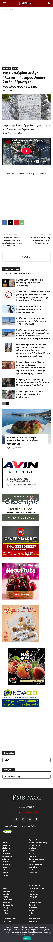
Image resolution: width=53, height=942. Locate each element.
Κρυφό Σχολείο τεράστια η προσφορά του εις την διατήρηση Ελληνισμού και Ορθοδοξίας (33, 382)
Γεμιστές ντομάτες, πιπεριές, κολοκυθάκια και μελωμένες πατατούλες (22, 440)
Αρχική (5, 9)
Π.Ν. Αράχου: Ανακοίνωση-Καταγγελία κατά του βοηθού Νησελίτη (39, 240)
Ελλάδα (32, 853)
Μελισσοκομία (7, 905)
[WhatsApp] (21, 222)
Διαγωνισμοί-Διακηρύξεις (38, 842)
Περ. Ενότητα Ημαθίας (36, 888)
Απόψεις (5, 862)
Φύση (31, 916)
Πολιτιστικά (33, 894)
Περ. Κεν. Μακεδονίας (36, 886)
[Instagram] (23, 819)
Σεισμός (32, 899)
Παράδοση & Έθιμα (9, 918)
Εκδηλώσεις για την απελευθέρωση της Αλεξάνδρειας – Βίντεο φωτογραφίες (12, 242)
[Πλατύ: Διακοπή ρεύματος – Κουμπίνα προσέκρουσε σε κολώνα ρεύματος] (8, 309)
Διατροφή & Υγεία (35, 845)
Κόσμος (5, 897)
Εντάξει (27, 938)
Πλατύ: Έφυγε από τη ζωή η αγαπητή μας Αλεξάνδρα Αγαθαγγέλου (29, 394)
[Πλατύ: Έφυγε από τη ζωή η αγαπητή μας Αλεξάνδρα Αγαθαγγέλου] (8, 394)
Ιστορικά (14, 9)
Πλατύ (15, 68)
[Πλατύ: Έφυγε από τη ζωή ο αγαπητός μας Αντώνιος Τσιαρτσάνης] (8, 282)
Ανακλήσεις (6, 853)
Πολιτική (32, 891)
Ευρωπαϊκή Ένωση (35, 864)
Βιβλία (4, 870)
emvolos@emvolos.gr (31, 812)
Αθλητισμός (6, 845)
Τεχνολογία (33, 908)
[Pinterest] (16, 222)
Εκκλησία (32, 851)
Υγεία (31, 913)
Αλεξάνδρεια (6, 848)
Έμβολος (9, 91)
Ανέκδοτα (5, 859)
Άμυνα (4, 851)
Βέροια (4, 867)
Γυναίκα (5, 875)
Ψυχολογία (33, 921)
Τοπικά (31, 910)
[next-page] (7, 403)
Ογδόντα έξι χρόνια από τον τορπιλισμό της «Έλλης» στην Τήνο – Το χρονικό (31, 321)
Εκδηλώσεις (33, 848)
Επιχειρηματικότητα (36, 859)
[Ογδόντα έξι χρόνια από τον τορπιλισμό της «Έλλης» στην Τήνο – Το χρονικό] (8, 321)
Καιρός (4, 888)
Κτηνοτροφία (7, 899)
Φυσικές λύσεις (34, 918)
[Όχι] (50, 933)
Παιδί (4, 916)
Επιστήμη (32, 856)
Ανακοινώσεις (7, 856)
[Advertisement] (26, 38)
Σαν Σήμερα (33, 897)
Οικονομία (5, 908)
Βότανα (5, 872)
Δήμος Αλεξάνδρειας (36, 840)
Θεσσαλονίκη (33, 872)
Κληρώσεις (6, 891)
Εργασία (32, 862)
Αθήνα (4, 842)
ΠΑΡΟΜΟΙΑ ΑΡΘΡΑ (11, 269)
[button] (4, 3)
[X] (10, 222)
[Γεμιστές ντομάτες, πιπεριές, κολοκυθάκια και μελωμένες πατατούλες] (26, 426)
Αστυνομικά (6, 864)
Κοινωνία (5, 894)
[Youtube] (36, 819)
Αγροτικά (5, 840)
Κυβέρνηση (6, 902)
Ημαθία (31, 870)
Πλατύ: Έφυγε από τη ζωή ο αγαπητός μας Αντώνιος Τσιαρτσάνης (29, 283)
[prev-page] (4, 403)
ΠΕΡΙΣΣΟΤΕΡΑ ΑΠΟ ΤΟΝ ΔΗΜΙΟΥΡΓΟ (18, 273)
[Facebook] (4, 222)
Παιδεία (5, 913)
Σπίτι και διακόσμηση (36, 902)
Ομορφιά (5, 910)
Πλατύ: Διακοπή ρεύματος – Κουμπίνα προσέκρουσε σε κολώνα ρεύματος (30, 309)
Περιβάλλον (6, 921)
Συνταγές (32, 905)
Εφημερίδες (33, 867)
